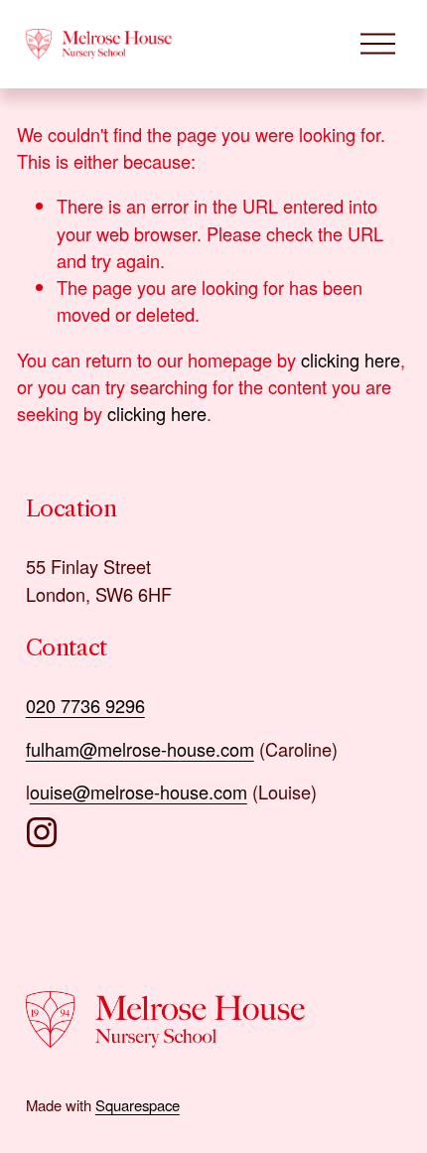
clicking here (350, 359)
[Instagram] (42, 832)
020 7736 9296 (85, 705)
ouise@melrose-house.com (138, 791)
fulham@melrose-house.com (140, 749)
